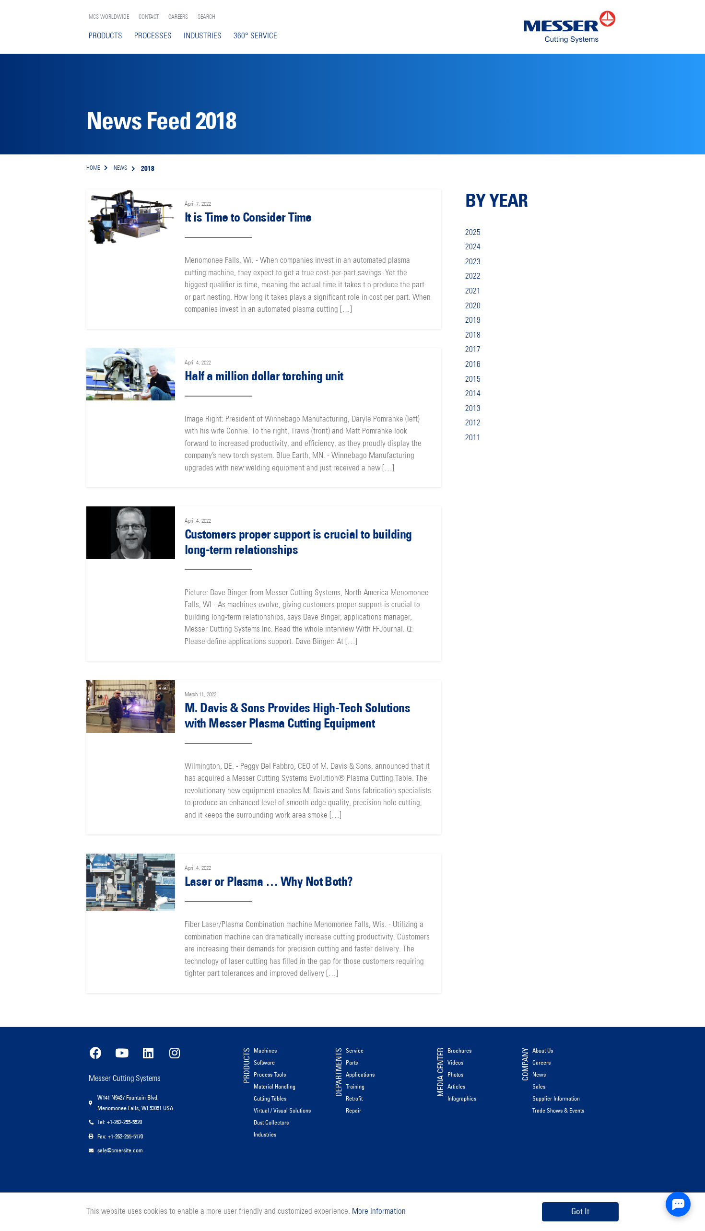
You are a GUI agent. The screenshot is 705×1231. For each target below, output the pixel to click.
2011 (473, 438)
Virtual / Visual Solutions (282, 1110)
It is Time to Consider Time (248, 217)
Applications (360, 1074)
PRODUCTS (105, 36)
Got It (580, 1211)
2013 (473, 409)
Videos (455, 1062)
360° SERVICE (255, 36)
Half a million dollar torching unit (264, 376)
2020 (473, 306)
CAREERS (178, 17)
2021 (473, 291)
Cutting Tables (270, 1098)
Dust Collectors (271, 1122)
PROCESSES (153, 36)
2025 (473, 233)
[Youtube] (122, 1053)
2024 (473, 247)
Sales (538, 1086)
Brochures (459, 1050)
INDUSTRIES (203, 36)
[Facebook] (95, 1053)
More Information (378, 1212)
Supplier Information (556, 1098)
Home (93, 168)
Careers (541, 1062)
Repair (353, 1110)
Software (264, 1062)
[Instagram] (175, 1053)
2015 (473, 379)
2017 (473, 350)
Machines (265, 1050)
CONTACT (149, 17)
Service (355, 1050)
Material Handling (274, 1086)
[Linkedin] (148, 1053)
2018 (473, 335)
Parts (352, 1062)
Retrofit (354, 1098)
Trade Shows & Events (558, 1110)
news (120, 168)
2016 (473, 365)
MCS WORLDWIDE (109, 17)
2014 (473, 394)
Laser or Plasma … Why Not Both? (269, 881)
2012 (473, 423)
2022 (473, 276)
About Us (542, 1050)
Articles (456, 1086)
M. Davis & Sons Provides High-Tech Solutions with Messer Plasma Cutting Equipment (297, 715)
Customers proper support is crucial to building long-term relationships (298, 542)
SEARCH (206, 17)
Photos (455, 1074)
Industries (265, 1134)
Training (355, 1086)
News (539, 1074)
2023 (473, 262)
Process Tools (270, 1074)
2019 (473, 321)
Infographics (461, 1098)
